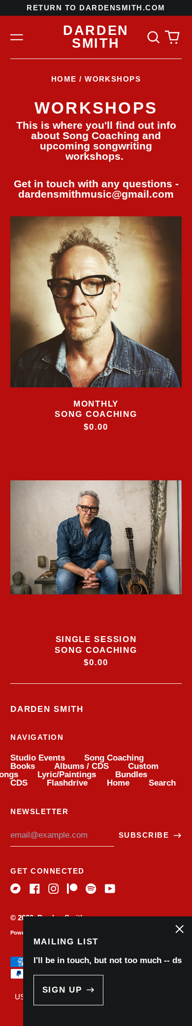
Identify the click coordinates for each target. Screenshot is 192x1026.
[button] (153, 37)
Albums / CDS (81, 766)
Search (162, 783)
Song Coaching (114, 757)
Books (22, 766)
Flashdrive (67, 783)
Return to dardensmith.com (96, 8)
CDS (19, 783)
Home (64, 79)
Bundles (131, 774)
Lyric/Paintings (66, 774)
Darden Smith (96, 37)
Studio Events (37, 757)
